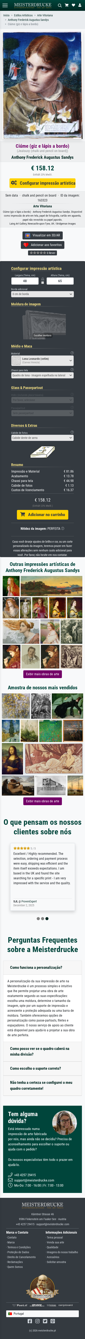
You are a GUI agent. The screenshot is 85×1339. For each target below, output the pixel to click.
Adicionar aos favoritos (45, 245)
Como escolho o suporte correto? (35, 1068)
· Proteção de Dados (17, 1252)
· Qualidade (52, 1247)
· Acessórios (52, 1257)
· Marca (10, 1242)
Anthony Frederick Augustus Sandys (28, 20)
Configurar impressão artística (46, 183)
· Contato (11, 1237)
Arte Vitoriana (45, 15)
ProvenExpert (35, 901)
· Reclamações (14, 1262)
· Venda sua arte (55, 1242)
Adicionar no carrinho (45, 514)
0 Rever (50, 253)
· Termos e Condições (18, 1247)
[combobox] (42, 294)
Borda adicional (19, 289)
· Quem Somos (14, 1267)
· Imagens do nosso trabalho (62, 1252)
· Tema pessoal (54, 1237)
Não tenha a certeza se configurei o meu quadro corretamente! (41, 1085)
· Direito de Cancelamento (21, 1257)
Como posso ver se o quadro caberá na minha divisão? (39, 1051)
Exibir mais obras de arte (42, 674)
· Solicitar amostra (56, 1262)
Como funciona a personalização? (36, 967)
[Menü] (5, 5)
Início (6, 15)
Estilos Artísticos (23, 15)
